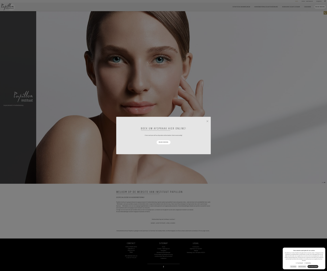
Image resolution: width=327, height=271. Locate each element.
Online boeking (163, 142)
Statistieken (308, 263)
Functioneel (300, 263)
